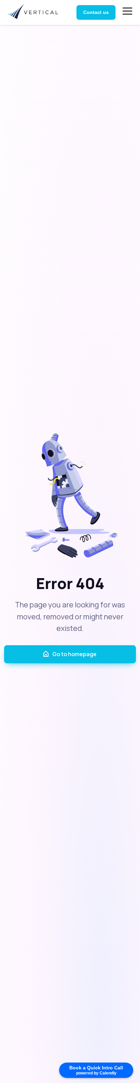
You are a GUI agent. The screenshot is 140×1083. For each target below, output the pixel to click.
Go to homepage (74, 654)
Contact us (96, 12)
